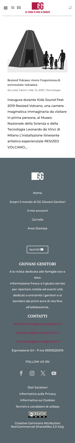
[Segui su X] (43, 373)
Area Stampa (37, 228)
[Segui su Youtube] (54, 373)
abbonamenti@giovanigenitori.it (37, 324)
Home (37, 193)
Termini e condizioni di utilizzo (37, 406)
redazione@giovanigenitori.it (37, 332)
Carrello (37, 219)
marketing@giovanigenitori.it (37, 341)
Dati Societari (38, 387)
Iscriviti (34, 249)
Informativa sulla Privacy (37, 394)
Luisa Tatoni (19, 90)
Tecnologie (53, 90)
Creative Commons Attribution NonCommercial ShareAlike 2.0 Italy (37, 424)
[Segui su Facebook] (21, 373)
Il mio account (37, 210)
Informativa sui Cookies (37, 400)
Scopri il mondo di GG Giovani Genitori (37, 202)
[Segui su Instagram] (32, 373)
